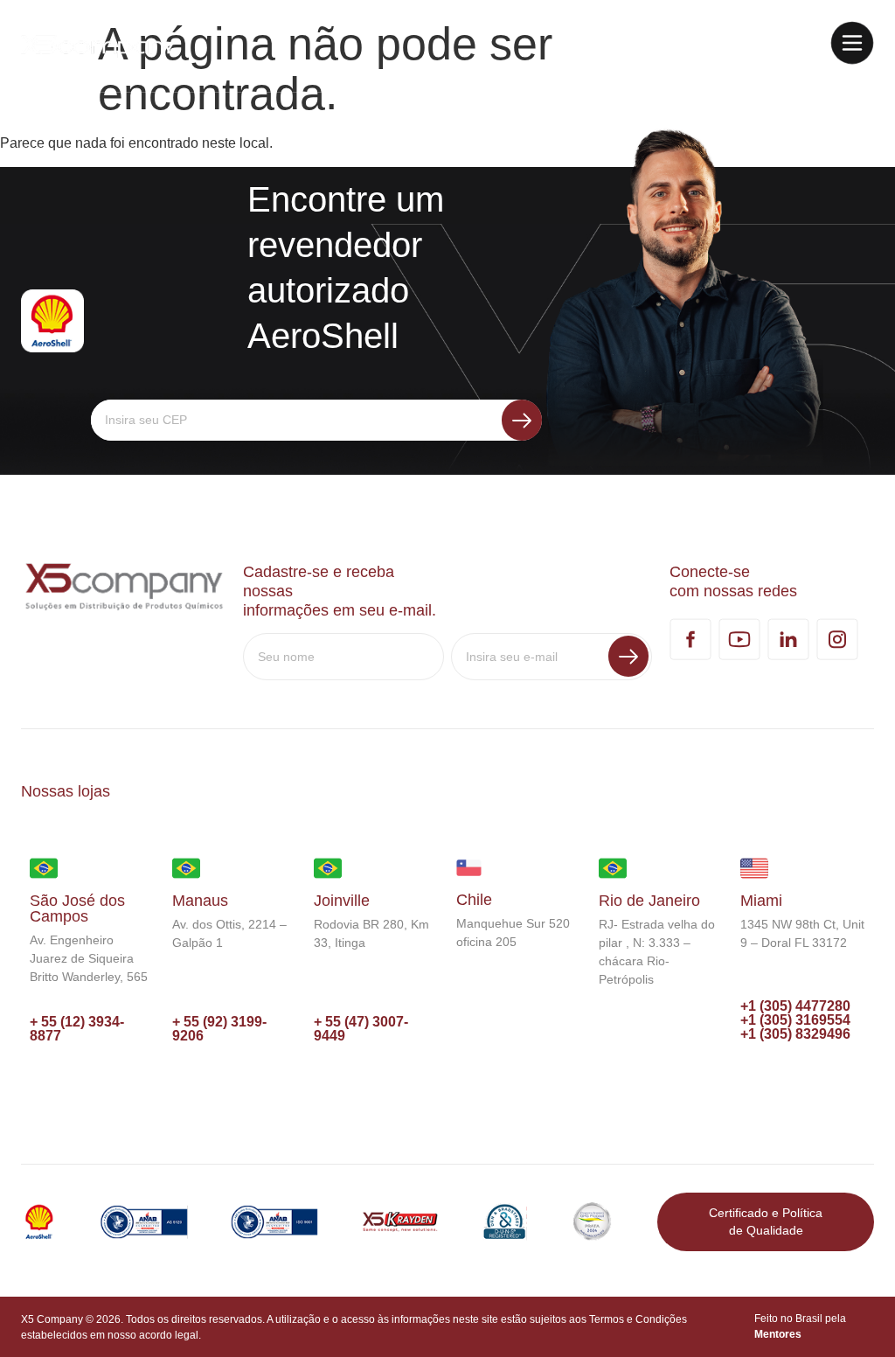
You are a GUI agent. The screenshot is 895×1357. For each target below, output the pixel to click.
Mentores (777, 1334)
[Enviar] (522, 420)
